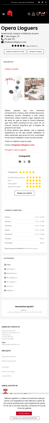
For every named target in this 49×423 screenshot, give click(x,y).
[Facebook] (20, 162)
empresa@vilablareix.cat (24, 310)
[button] (29, 14)
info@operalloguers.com (22, 145)
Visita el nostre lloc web (15, 51)
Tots (8, 265)
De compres (11, 278)
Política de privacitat (9, 361)
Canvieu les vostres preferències (24, 418)
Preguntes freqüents (9, 357)
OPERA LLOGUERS (11, 69)
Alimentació (11, 273)
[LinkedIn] (29, 162)
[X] (24, 162)
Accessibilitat (6, 376)
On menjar (11, 282)
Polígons (10, 290)
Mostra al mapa (36, 51)
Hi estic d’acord (24, 413)
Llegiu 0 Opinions (31, 46)
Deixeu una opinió (24, 193)
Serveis (10, 286)
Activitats (10, 269)
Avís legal (5, 367)
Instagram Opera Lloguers (15, 150)
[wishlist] (38, 14)
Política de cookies (8, 372)
